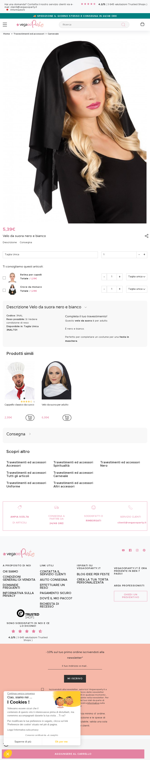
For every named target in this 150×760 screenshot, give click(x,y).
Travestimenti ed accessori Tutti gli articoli (26, 474)
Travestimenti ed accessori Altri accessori (73, 485)
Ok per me (61, 741)
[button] (7, 753)
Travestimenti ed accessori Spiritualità (73, 464)
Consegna (26, 242)
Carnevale (53, 34)
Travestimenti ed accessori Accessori (26, 464)
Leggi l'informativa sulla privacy (22, 730)
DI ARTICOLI (20, 523)
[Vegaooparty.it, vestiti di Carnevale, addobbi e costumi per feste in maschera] (30, 22)
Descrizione (10, 242)
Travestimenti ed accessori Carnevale (73, 474)
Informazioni (17, 10)
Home (6, 34)
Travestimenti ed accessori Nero (120, 464)
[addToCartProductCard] (30, 417)
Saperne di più (22, 741)
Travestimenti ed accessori (28, 34)
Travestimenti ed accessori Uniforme (26, 485)
